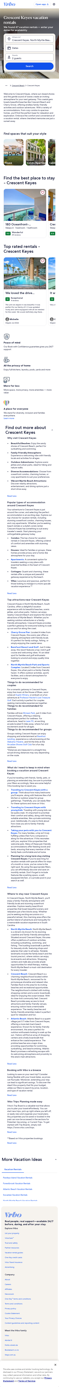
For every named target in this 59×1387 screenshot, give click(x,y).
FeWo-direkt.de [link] (11, 1345)
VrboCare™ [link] (9, 1238)
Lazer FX (30, 721)
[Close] (55, 1364)
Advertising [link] (9, 1267)
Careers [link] (8, 1284)
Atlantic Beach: (19, 1018)
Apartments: (18, 559)
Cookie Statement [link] (12, 1313)
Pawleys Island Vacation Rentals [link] (17, 1177)
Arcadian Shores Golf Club (19, 744)
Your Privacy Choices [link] (13, 1318)
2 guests (16, 58)
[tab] (13, 1169)
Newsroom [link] (9, 1294)
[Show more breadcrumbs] (6, 85)
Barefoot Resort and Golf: (25, 647)
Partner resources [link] (12, 1248)
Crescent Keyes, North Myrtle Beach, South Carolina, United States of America (33, 40)
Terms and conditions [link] (13, 1304)
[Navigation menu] (54, 4)
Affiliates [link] (8, 1289)
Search (29, 66)
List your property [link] (12, 1233)
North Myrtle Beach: (22, 929)
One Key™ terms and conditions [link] (18, 1299)
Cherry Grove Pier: (21, 632)
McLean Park (29, 713)
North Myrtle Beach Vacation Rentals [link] (20, 1200)
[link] (42, 192)
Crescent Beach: (19, 974)
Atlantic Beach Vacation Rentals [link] (17, 1189)
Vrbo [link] (7, 1335)
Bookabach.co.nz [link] (12, 1350)
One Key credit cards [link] (13, 1257)
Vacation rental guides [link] (14, 1252)
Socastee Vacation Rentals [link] (15, 1195)
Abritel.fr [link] (8, 1340)
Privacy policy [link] (10, 1308)
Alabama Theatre (15, 741)
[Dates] (29, 48)
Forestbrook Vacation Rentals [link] (16, 1183)
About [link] (7, 1279)
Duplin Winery (22, 695)
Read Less (11, 496)
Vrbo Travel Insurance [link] (13, 1262)
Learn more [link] (9, 418)
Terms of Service (26, 1381)
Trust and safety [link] (11, 1243)
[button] (29, 430)
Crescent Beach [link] (18, 85)
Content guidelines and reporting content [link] (22, 1323)
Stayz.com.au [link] (10, 1355)
